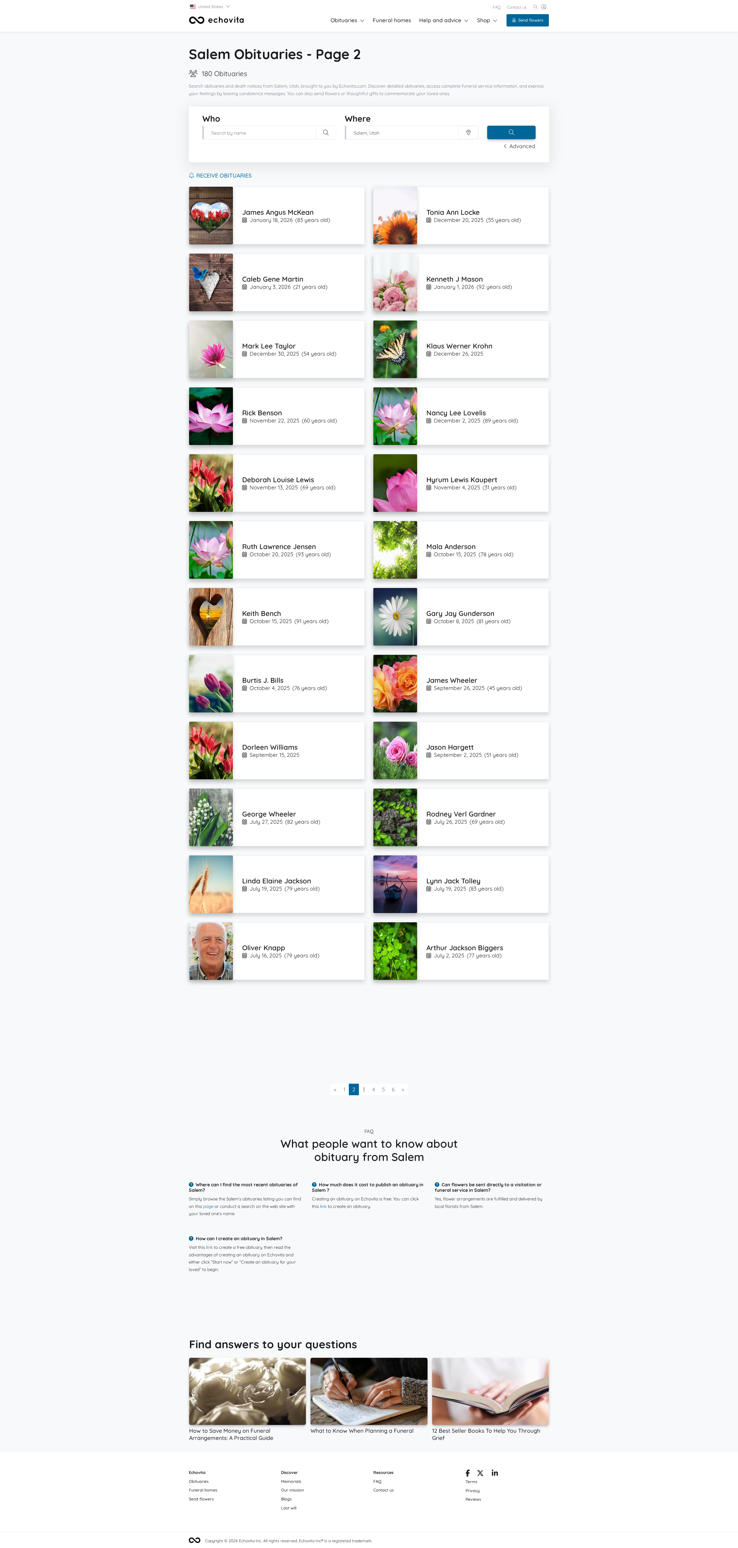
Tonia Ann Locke (453, 212)
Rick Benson (262, 412)
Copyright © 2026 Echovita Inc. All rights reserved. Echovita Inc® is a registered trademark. (288, 1540)
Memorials (291, 1481)
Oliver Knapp (263, 947)
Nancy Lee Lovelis (456, 412)
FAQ (497, 7)
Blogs (286, 1499)
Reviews (473, 1499)
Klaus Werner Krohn (459, 346)
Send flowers (530, 20)
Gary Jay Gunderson (460, 613)
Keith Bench (261, 613)
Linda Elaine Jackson (276, 880)
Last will (288, 1508)
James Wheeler (451, 680)
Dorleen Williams (270, 747)
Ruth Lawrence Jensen (279, 546)
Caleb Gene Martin (272, 279)
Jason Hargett (450, 747)
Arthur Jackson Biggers (464, 947)
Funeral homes (392, 20)
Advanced (522, 146)
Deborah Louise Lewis (278, 479)
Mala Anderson (451, 546)
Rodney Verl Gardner (461, 814)
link (323, 1206)
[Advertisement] (362, 1031)
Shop (483, 20)
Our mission (292, 1490)
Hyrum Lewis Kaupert (461, 479)
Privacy (473, 1490)
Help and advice (440, 20)
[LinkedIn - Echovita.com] (495, 1474)
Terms (471, 1481)
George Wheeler (269, 814)
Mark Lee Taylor (269, 346)
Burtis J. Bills (262, 680)
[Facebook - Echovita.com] (468, 1474)
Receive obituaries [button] (224, 175)
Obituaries (344, 20)
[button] (210, 6)
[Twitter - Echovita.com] (480, 1474)
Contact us (517, 7)
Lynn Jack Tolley (453, 880)
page (208, 1206)
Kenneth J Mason (454, 279)
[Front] (216, 20)
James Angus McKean (278, 212)
